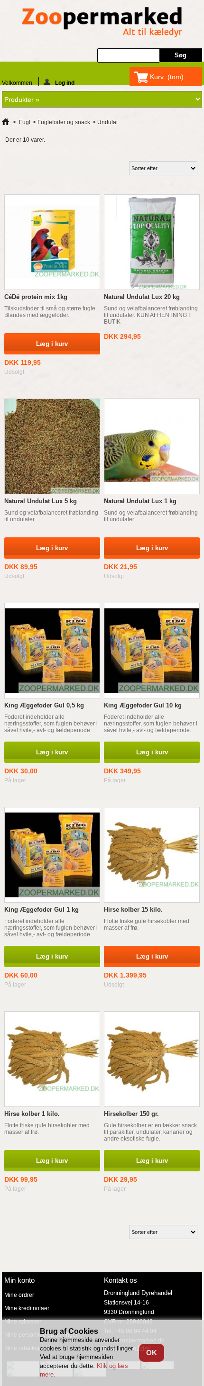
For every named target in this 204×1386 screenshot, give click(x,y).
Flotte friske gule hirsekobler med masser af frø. (146, 924)
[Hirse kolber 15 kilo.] (152, 855)
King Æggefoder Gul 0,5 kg (44, 705)
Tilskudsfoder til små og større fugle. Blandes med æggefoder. (50, 311)
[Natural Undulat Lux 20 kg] (152, 242)
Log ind (64, 83)
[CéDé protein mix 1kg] (52, 242)
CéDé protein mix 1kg (35, 296)
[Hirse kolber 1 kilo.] (52, 1059)
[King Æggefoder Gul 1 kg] (52, 855)
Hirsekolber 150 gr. (131, 1113)
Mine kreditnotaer (26, 1308)
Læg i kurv (52, 752)
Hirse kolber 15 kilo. (133, 909)
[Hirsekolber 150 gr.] (152, 1059)
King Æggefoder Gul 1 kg (41, 909)
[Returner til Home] (5, 122)
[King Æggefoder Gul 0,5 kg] (52, 650)
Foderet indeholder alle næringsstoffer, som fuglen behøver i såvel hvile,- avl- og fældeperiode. (150, 724)
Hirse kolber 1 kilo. (32, 1113)
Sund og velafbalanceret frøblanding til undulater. (51, 516)
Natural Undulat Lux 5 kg (40, 501)
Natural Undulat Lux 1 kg (140, 501)
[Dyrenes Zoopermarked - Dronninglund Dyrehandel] (102, 23)
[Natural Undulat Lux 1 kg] (152, 446)
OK (151, 1353)
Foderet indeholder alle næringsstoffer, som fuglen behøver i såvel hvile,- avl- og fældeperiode (51, 724)
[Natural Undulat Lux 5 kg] (52, 446)
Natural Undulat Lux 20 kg (142, 296)
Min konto (19, 1280)
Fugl (24, 122)
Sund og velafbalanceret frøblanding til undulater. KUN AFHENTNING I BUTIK (151, 315)
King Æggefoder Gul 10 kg (143, 705)
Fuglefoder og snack (63, 122)
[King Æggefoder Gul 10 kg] (152, 650)
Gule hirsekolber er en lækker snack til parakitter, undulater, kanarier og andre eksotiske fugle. (150, 1132)
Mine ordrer (19, 1295)
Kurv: (167, 77)
